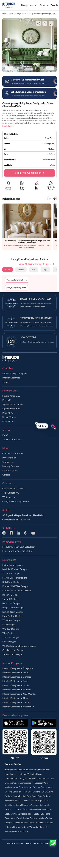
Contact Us (7, 462)
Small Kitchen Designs (27, 818)
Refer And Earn (9, 470)
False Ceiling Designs (12, 616)
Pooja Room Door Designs (38, 796)
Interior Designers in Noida (15, 685)
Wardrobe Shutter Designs (17, 831)
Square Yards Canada (12, 404)
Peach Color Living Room (17, 280)
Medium (51, 149)
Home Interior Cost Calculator (17, 551)
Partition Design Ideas (43, 787)
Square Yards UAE (11, 396)
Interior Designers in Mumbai (16, 689)
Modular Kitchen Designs (14, 569)
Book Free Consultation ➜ (29, 172)
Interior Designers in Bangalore (17, 668)
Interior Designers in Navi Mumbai (19, 694)
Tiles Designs (8, 633)
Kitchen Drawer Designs (17, 827)
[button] (46, 426)
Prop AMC (7, 413)
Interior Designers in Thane (15, 698)
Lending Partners (10, 466)
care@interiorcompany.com (15, 501)
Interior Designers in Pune (15, 681)
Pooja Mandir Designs (13, 607)
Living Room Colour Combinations (34, 778)
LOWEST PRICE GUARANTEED (35, 299)
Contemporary (49, 143)
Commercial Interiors (12, 453)
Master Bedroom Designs (14, 577)
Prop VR (6, 400)
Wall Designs (8, 624)
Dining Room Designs (12, 612)
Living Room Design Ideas (38, 14)
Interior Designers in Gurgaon (16, 677)
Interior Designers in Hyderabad (18, 706)
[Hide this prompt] (36, 423)
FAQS (5, 435)
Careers (6, 474)
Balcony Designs (10, 595)
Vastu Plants (19, 796)
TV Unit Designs (10, 599)
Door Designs (9, 641)
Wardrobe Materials (38, 827)
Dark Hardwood (48, 160)
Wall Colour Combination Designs (19, 646)
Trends (5, 382)
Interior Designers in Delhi (15, 672)
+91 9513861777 (10, 493)
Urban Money (9, 417)
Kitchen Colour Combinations (18, 787)
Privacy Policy (9, 457)
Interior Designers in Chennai (16, 702)
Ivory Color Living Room (17, 288)
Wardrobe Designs (11, 573)
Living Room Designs (12, 565)
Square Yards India (11, 408)
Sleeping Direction (13, 792)
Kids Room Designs (11, 582)
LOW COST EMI (28, 337)
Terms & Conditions (12, 439)
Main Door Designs (31, 792)
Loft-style (51, 154)
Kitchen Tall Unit (21, 823)
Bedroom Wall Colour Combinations (21, 769)
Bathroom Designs (11, 603)
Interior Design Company (14, 373)
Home (4, 14)
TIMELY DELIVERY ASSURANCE (36, 318)
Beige (47, 138)
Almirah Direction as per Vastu (25, 814)
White (52, 165)
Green (52, 138)
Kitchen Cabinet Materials (41, 823)
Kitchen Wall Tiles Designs (15, 586)
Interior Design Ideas (17, 14)
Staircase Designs (10, 637)
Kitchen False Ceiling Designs (16, 590)
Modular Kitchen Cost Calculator (18, 547)
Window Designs (10, 629)
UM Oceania (8, 421)
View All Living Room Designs (35, 264)
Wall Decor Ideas (12, 800)
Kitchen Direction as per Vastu (35, 800)
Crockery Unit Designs (13, 650)
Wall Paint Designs (11, 620)
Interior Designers (11, 377)
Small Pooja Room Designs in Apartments (23, 805)
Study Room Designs (12, 654)
